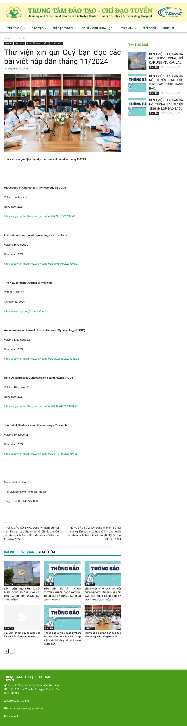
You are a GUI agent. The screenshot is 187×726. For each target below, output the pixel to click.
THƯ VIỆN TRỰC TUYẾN (37, 43)
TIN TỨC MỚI (56, 43)
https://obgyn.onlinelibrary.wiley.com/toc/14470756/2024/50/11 (40, 453)
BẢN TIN (8, 43)
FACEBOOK (149, 28)
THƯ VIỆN (127, 28)
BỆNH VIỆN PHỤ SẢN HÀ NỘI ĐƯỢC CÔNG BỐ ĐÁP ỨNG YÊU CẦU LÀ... (166, 58)
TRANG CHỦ (15, 28)
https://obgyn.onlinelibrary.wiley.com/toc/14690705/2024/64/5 (40, 216)
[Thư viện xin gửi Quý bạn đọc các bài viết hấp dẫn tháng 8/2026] (22, 617)
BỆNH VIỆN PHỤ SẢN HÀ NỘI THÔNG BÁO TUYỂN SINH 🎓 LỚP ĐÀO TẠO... (166, 104)
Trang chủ (9, 38)
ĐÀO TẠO (38, 28)
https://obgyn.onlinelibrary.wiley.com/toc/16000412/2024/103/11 (41, 406)
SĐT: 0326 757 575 (18, 700)
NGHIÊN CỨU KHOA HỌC (97, 28)
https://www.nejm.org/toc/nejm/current (26, 311)
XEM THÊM (46, 552)
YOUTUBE (169, 28)
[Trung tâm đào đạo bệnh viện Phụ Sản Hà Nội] (93, 12)
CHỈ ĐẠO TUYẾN (63, 28)
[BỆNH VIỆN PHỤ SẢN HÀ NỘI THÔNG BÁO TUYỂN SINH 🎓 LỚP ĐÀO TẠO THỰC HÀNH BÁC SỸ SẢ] (103, 573)
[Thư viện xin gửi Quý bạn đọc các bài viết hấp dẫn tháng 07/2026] (103, 617)
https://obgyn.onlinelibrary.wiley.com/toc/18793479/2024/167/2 (40, 263)
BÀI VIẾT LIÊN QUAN (19, 552)
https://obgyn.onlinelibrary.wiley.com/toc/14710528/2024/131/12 (41, 358)
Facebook (12, 716)
